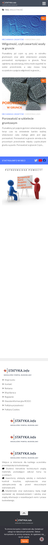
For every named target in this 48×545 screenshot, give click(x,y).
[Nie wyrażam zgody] (44, 535)
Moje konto (9, 380)
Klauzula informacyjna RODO (17, 401)
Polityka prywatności (13, 405)
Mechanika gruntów (13, 39)
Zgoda (24, 541)
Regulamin (9, 396)
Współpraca (10, 392)
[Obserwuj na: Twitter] (35, 160)
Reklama (8, 388)
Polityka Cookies (12, 409)
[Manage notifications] (42, 539)
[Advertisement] (18, 229)
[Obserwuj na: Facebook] (44, 160)
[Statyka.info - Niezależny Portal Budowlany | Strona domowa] (12, 3)
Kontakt (8, 384)
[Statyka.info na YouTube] (40, 160)
